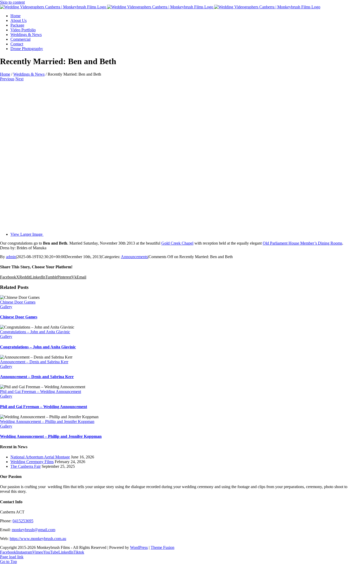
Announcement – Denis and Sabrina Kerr (34, 362)
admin (11, 256)
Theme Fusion (162, 547)
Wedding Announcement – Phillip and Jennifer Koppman (47, 421)
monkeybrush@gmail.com (33, 529)
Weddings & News (29, 74)
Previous (7, 79)
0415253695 (23, 521)
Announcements (134, 256)
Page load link (11, 557)
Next (19, 79)
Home (5, 74)
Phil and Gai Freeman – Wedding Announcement (40, 391)
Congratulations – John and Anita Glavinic (35, 332)
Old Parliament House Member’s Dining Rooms (302, 243)
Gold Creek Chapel (177, 243)
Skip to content (12, 2)
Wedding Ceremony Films (32, 461)
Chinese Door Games (17, 302)
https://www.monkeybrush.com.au (38, 538)
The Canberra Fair (25, 466)
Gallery (6, 307)
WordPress (139, 547)
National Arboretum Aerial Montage (40, 457)
